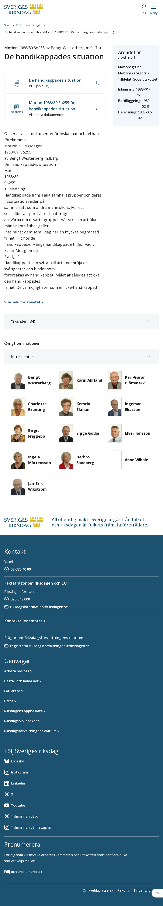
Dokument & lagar (29, 25)
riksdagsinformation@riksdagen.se (39, 606)
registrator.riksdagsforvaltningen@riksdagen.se (50, 646)
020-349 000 (20, 599)
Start (7, 25)
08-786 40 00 (21, 569)
